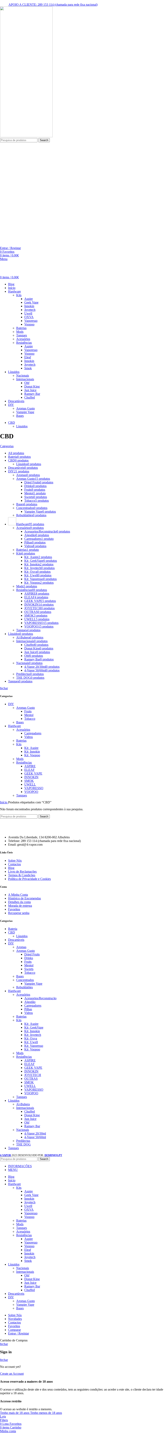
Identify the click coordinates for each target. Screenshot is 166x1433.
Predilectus (23, 1140)
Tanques (21, 335)
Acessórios (23, 339)
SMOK (29, 780)
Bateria (12, 928)
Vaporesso (30, 320)
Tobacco (29, 718)
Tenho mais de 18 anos (15, 1413)
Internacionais (25, 379)
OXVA (29, 317)
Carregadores (32, 733)
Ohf (26, 383)
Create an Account (12, 1373)
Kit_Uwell (31, 1042)
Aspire (28, 298)
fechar (4, 688)
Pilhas (28, 1009)
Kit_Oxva (30, 1038)
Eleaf (27, 357)
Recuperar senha (18, 913)
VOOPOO (31, 791)
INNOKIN (31, 777)
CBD (11, 932)
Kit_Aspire (31, 748)
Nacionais (22, 375)
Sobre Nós (15, 860)
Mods (19, 331)
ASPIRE (30, 766)
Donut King (32, 386)
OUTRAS (31, 1078)
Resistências (24, 342)
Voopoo (29, 324)
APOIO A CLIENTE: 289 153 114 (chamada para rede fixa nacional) (53, 4)
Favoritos (14, 909)
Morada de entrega (20, 905)
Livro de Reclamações (22, 871)
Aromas (21, 947)
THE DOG (23, 1144)
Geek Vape (31, 302)
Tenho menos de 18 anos (46, 1413)
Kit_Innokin (32, 751)
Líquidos (22, 426)
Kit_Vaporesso (33, 1045)
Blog (11, 868)
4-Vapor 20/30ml (35, 1133)
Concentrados (25, 980)
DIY (11, 704)
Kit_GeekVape (33, 1027)
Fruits (28, 711)
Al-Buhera (23, 1104)
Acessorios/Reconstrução (40, 998)
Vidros (28, 737)
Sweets (28, 969)
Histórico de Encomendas (24, 898)
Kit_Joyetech (32, 1034)
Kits (18, 295)
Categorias (7, 446)
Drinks (28, 958)
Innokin (29, 306)
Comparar (14, 1329)
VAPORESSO (33, 788)
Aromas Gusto (25, 408)
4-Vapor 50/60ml (35, 1137)
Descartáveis (16, 939)
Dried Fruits (32, 954)
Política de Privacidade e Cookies (29, 879)
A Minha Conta (18, 894)
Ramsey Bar (32, 394)
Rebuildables (24, 987)
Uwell (28, 313)
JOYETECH (32, 1075)
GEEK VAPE (33, 773)
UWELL (30, 784)
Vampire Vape (25, 412)
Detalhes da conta (19, 902)
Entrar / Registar (18, 1333)
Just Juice (30, 390)
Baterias (21, 328)
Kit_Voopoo (32, 755)
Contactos (14, 864)
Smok (28, 368)
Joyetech (29, 309)
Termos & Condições (21, 875)
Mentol (28, 715)
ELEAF (29, 770)
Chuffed (29, 397)
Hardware (14, 726)
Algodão (29, 1002)
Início (4, 802)
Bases (20, 415)
